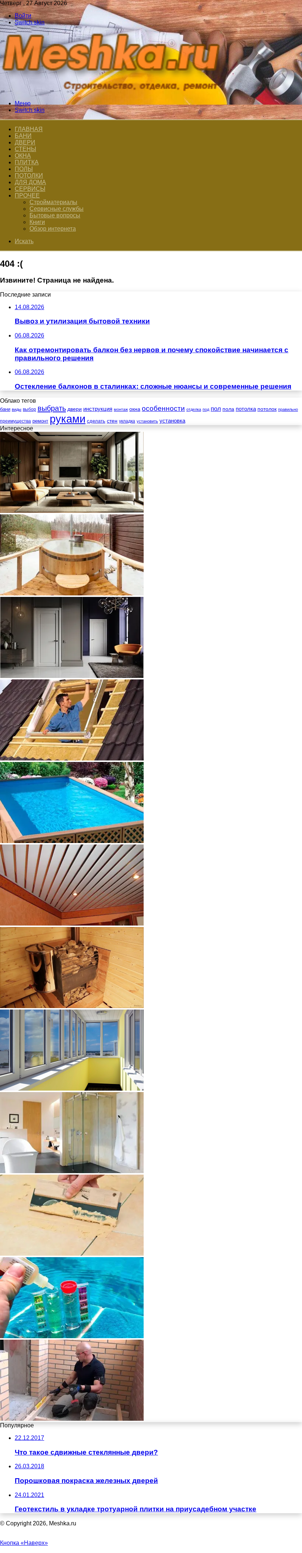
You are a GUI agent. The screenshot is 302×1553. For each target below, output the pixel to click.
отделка (193, 409)
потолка (246, 409)
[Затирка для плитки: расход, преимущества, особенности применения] (72, 1254)
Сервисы (30, 189)
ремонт (40, 421)
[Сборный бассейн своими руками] (72, 841)
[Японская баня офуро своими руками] (72, 593)
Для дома (30, 182)
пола (228, 409)
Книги (37, 222)
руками (67, 419)
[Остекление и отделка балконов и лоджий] (72, 1088)
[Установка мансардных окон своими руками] (72, 758)
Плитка (27, 162)
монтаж (121, 409)
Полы (24, 169)
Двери (25, 142)
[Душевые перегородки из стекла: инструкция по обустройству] (72, 1171)
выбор (29, 409)
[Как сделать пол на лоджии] (72, 1419)
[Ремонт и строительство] (114, 91)
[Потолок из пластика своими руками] (72, 923)
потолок (267, 409)
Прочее (27, 195)
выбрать (52, 408)
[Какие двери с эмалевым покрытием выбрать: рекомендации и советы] (72, 676)
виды (16, 409)
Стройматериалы (53, 202)
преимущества (15, 421)
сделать (96, 421)
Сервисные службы (56, 209)
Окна (23, 156)
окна (134, 409)
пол (216, 408)
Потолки (29, 175)
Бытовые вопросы (54, 215)
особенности (163, 408)
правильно (288, 409)
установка (172, 420)
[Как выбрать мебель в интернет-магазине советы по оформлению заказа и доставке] (72, 511)
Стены (25, 149)
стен (112, 421)
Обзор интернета (52, 228)
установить (147, 421)
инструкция (97, 409)
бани (5, 409)
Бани (23, 136)
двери (74, 409)
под (206, 409)
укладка (127, 421)
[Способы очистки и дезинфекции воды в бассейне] (72, 1336)
